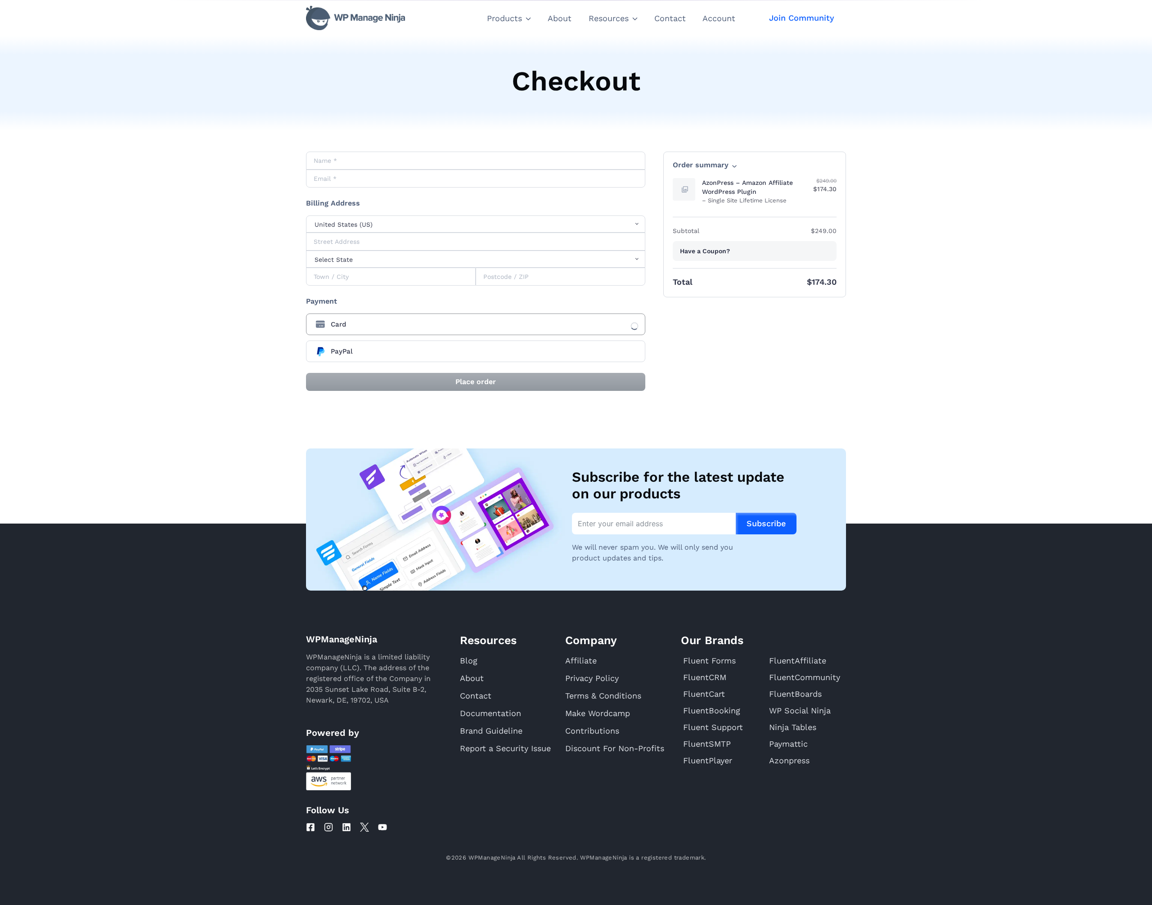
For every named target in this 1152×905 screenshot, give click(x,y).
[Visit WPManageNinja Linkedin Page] (346, 827)
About (560, 18)
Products (504, 18)
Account (718, 18)
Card (338, 324)
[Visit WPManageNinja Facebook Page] (310, 827)
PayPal (342, 351)
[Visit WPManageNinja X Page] (364, 827)
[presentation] (475, 324)
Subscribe (766, 523)
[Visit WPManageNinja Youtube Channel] (382, 827)
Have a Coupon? (705, 251)
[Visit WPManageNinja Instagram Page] (328, 827)
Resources (609, 18)
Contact (670, 18)
